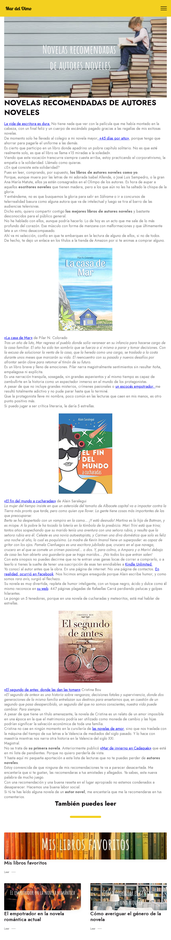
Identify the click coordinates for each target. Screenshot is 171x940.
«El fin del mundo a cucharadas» (30, 501)
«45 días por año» (113, 138)
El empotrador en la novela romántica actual (34, 916)
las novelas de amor (108, 728)
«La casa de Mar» (18, 338)
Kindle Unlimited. (138, 564)
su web (42, 588)
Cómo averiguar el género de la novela (125, 916)
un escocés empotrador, (135, 386)
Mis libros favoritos (25, 862)
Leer (6, 872)
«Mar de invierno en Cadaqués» (125, 748)
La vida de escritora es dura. (27, 123)
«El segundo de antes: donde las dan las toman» (42, 689)
